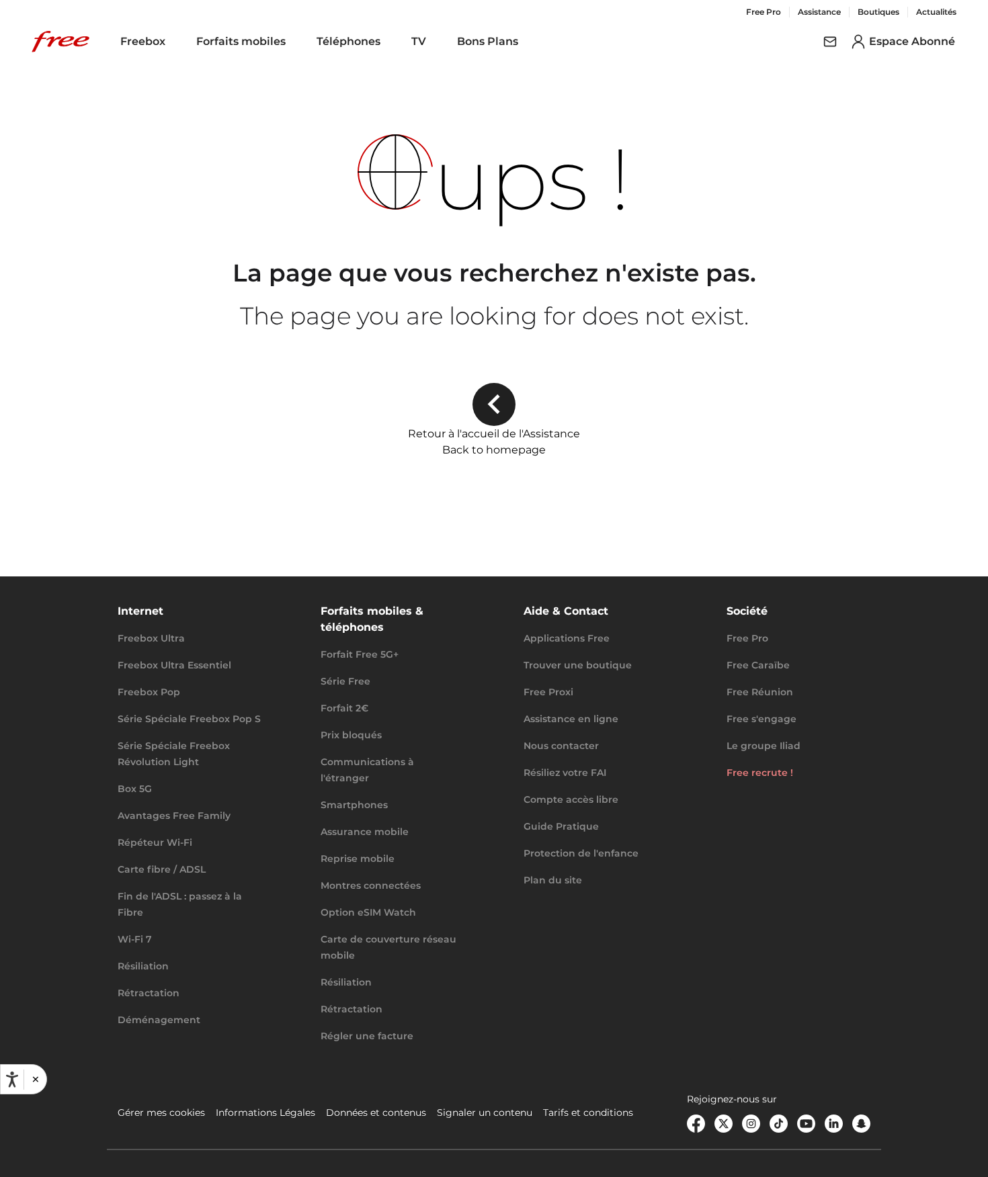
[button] (35, 1080)
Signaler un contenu (484, 1112)
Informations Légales (265, 1112)
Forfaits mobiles (241, 41)
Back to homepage (494, 449)
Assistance (819, 12)
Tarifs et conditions (588, 1112)
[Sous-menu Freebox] (174, 42)
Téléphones (348, 41)
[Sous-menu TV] (435, 42)
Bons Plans (487, 41)
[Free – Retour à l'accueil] (60, 41)
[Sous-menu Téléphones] (390, 42)
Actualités (936, 12)
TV (418, 41)
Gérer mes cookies (161, 1112)
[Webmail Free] (830, 41)
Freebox (142, 41)
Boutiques (878, 12)
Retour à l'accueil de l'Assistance (494, 433)
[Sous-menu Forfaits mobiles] (295, 42)
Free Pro (763, 12)
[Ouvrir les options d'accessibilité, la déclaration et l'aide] (12, 1079)
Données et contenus (376, 1112)
